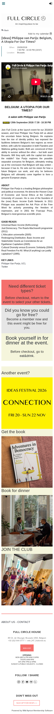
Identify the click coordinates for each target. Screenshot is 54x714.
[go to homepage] (27, 26)
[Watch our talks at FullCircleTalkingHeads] (27, 683)
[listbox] (40, 33)
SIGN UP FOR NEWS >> (26, 702)
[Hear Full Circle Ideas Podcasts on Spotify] (31, 683)
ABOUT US (8, 622)
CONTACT (23, 622)
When (11, 47)
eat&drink (27, 356)
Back (6, 30)
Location (10, 52)
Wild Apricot (28, 710)
